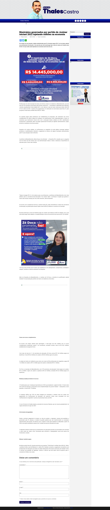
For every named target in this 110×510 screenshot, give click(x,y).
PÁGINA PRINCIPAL (24, 20)
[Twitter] (80, 21)
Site (20, 493)
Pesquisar (72, 31)
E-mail (21, 487)
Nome (21, 481)
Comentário (22, 464)
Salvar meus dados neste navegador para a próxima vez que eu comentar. (38, 498)
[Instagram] (78, 21)
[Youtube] (83, 21)
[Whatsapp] (85, 21)
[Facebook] (76, 21)
